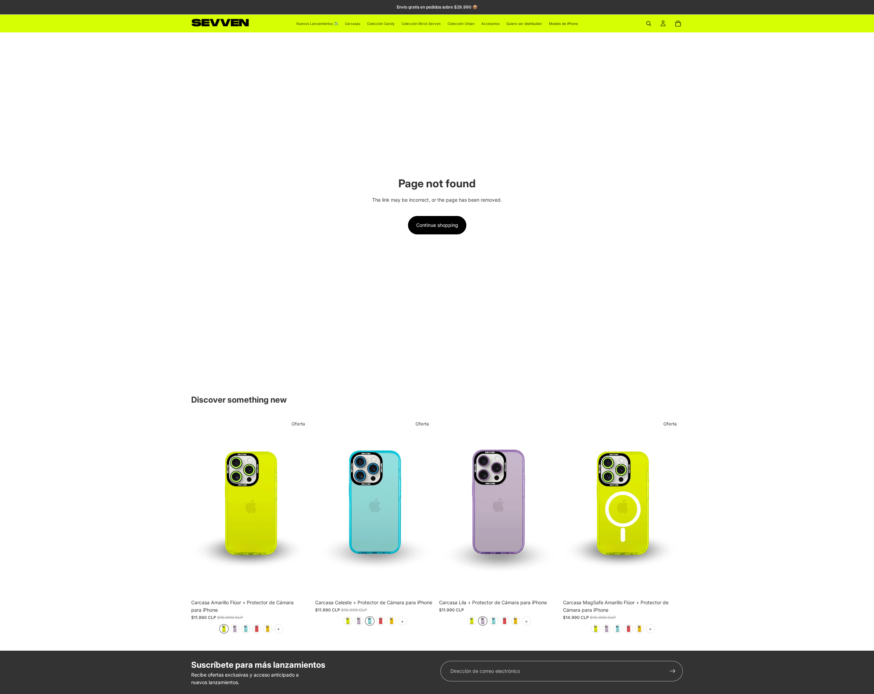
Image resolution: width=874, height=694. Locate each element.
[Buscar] (648, 23)
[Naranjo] (267, 628)
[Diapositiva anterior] (201, 506)
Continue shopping (437, 225)
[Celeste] (246, 628)
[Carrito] (678, 23)
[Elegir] (300, 585)
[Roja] (257, 628)
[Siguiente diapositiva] (301, 506)
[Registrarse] (672, 671)
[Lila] (235, 628)
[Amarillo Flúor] (224, 628)
